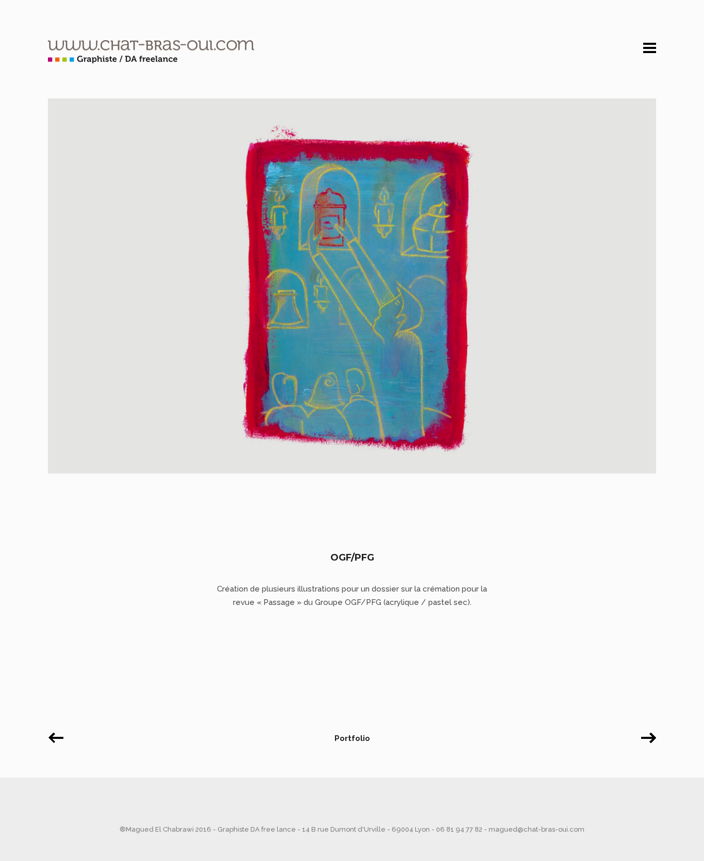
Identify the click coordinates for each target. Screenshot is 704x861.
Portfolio (352, 738)
